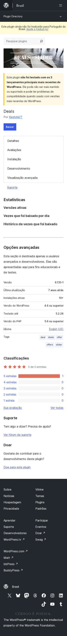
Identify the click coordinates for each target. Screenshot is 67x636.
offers (50, 344)
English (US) (56, 329)
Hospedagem (12, 502)
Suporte (12, 187)
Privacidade (11, 508)
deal (43, 337)
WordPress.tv (14, 539)
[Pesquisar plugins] (41, 41)
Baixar (10, 126)
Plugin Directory (13, 16)
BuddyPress (13, 570)
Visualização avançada (22, 177)
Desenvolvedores (15, 533)
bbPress (11, 564)
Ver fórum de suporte (17, 435)
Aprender (9, 520)
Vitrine (39, 489)
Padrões (40, 508)
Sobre (7, 489)
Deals (9, 111)
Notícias (9, 496)
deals (51, 337)
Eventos (40, 527)
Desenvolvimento (18, 168)
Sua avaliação (13, 408)
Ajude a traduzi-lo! (37, 29)
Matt (9, 557)
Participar (41, 520)
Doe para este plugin (17, 467)
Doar (40, 533)
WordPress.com (16, 551)
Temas (39, 496)
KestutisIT (15, 117)
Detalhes (13, 141)
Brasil (15, 586)
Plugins (39, 502)
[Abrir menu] (61, 5)
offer (59, 337)
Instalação (14, 159)
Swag (40, 539)
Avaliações (14, 150)
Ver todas (57, 408)
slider (59, 344)
